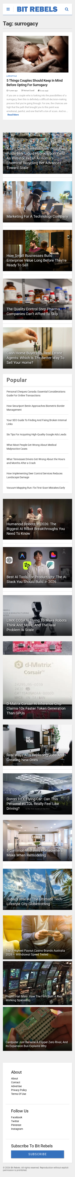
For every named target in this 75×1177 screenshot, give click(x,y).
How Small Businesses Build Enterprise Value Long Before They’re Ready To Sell (37, 260)
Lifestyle (12, 76)
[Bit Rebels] (35, 12)
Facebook (16, 1117)
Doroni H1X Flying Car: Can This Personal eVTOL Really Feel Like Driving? (33, 804)
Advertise (16, 1086)
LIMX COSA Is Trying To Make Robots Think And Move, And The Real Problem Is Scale (37, 625)
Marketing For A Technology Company (37, 216)
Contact (15, 1082)
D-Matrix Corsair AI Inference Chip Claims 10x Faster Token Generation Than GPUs (36, 708)
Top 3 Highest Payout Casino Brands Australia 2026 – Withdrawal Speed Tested (35, 952)
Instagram (17, 1128)
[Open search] (68, 7)
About (14, 1078)
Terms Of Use (18, 1093)
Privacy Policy (19, 1090)
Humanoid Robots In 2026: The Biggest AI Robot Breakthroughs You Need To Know (36, 529)
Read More (13, 114)
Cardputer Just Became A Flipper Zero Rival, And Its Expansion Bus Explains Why (37, 1044)
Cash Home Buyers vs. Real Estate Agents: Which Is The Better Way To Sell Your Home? (35, 358)
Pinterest (16, 1125)
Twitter (15, 1121)
